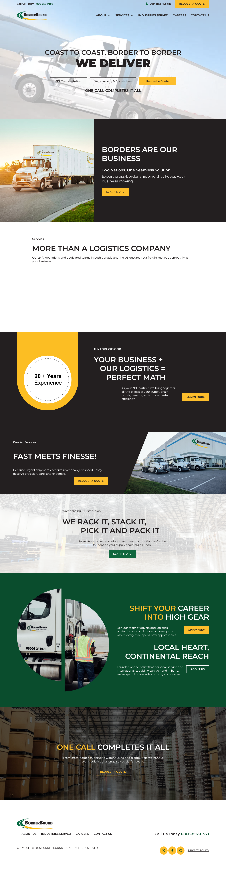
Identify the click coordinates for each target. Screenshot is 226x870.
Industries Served (153, 15)
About (101, 15)
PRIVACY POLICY (198, 850)
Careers (179, 15)
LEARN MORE (115, 191)
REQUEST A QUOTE (113, 771)
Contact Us (200, 15)
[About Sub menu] (109, 15)
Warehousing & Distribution (113, 81)
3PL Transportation (68, 81)
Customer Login (160, 3)
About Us (29, 834)
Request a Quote (157, 81)
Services (122, 15)
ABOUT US (198, 669)
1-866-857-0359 (43, 3)
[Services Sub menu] (132, 15)
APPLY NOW (196, 630)
